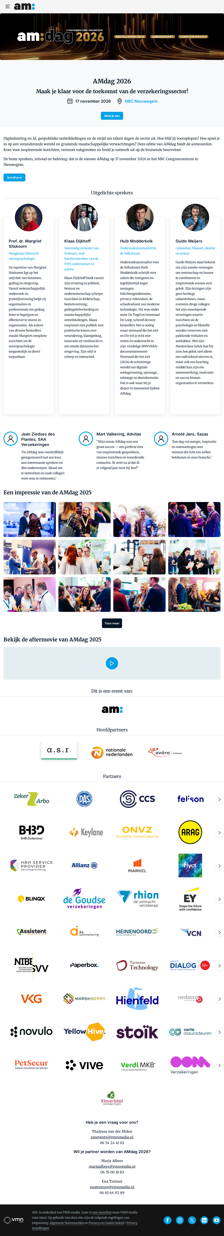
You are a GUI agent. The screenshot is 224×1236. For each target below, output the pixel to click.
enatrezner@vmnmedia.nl (112, 1187)
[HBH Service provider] (31, 865)
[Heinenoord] (137, 932)
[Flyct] (190, 865)
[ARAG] (190, 832)
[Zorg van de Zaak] (31, 799)
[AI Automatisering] (84, 932)
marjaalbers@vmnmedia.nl (112, 1166)
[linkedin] (204, 1220)
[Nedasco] (190, 998)
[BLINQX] (31, 899)
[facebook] (168, 1220)
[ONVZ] (137, 832)
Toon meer (112, 623)
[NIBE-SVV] (31, 965)
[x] (192, 1220)
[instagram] (180, 1220)
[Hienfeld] (137, 998)
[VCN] (190, 932)
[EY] (190, 899)
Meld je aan (112, 116)
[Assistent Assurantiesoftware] (31, 932)
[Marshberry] (84, 998)
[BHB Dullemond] (31, 832)
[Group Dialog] (190, 965)
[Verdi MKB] (137, 1065)
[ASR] (59, 752)
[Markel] (137, 865)
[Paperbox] (84, 965)
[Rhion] (137, 899)
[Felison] (190, 799)
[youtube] (216, 1220)
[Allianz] (84, 865)
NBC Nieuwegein (141, 101)
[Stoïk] (137, 1032)
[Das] (84, 799)
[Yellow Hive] (84, 1032)
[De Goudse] (84, 899)
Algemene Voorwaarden (66, 1223)
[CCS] (137, 799)
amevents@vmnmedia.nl (112, 1137)
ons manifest (102, 1212)
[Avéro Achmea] (165, 752)
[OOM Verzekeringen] (190, 1065)
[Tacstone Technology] (137, 965)
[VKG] (31, 998)
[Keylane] (84, 832)
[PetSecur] (31, 1065)
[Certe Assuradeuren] (190, 1032)
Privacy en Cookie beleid (106, 1223)
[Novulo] (31, 1032)
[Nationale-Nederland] (112, 752)
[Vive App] (84, 1065)
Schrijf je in (14, 177)
